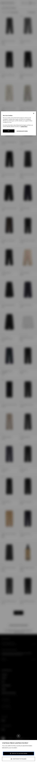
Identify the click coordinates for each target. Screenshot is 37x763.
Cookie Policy (23, 126)
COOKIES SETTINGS (22, 131)
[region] (18, 123)
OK (8, 130)
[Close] (18, 736)
